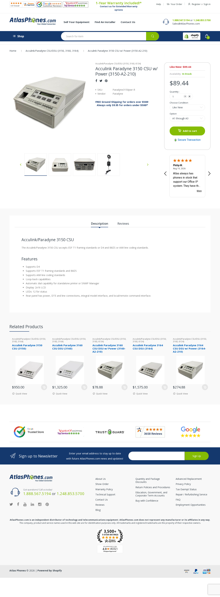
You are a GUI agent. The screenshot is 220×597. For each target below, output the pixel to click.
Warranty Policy (104, 489)
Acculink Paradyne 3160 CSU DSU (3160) (67, 346)
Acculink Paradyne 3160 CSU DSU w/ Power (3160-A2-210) (108, 348)
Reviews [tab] (123, 223)
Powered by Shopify (49, 570)
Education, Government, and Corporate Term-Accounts (151, 494)
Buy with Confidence (146, 500)
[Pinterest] (106, 80)
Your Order (176, 4)
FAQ (178, 499)
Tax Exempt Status (186, 489)
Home (12, 50)
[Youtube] (25, 504)
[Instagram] (39, 504)
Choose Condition (179, 102)
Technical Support (105, 494)
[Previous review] (165, 174)
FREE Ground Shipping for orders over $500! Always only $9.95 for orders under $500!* (121, 103)
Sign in (207, 4)
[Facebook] (96, 80)
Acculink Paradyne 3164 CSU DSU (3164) (148, 346)
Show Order (102, 484)
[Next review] (209, 174)
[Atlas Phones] (32, 21)
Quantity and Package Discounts (147, 480)
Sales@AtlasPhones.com (186, 23)
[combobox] (110, 36)
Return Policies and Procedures (152, 487)
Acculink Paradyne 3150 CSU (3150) (27, 346)
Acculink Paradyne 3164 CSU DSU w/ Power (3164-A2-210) (189, 348)
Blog (98, 510)
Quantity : (175, 91)
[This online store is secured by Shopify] (191, 36)
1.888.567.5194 (181, 20)
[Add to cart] (44, 387)
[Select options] (125, 387)
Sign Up (196, 456)
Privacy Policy (183, 484)
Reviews (99, 504)
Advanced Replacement (189, 478)
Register (196, 4)
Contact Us (101, 499)
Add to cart (190, 131)
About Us (100, 478)
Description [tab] (99, 223)
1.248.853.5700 (202, 20)
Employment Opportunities (191, 504)
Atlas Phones (17, 570)
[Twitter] (101, 80)
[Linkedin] (32, 504)
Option (173, 113)
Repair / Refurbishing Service (191, 494)
